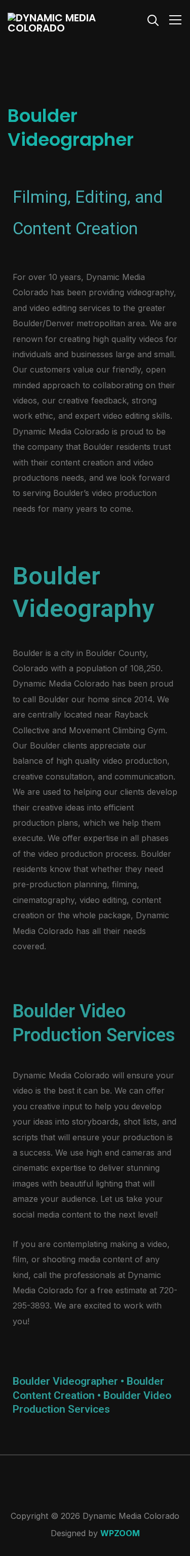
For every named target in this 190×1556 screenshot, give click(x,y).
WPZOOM (120, 1533)
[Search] (153, 19)
